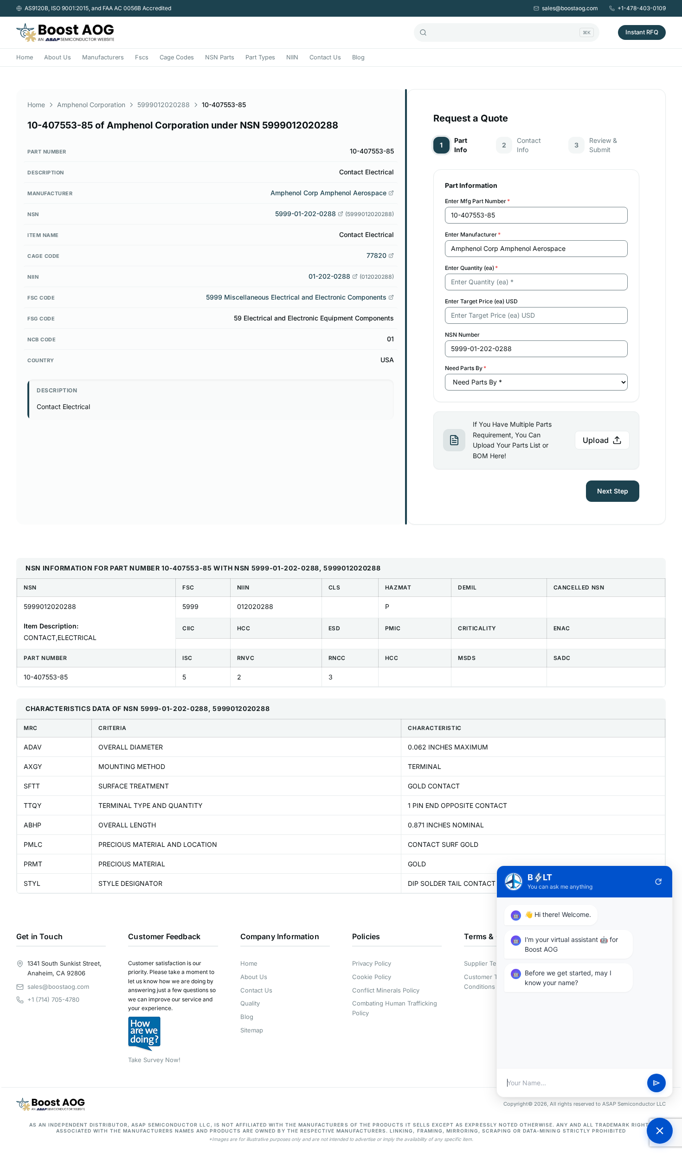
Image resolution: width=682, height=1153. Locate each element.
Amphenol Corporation (91, 105)
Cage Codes (177, 57)
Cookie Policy (371, 976)
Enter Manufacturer (473, 234)
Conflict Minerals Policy (385, 990)
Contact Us (325, 57)
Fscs (141, 57)
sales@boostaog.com (570, 8)
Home (24, 57)
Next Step (612, 491)
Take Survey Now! (154, 1059)
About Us (57, 57)
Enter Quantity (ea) (471, 267)
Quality (250, 1003)
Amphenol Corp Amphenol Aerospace (328, 193)
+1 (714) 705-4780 (53, 999)
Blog (358, 57)
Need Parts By (465, 368)
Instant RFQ (641, 32)
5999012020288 (163, 105)
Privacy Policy (371, 963)
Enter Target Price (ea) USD (481, 301)
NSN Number (462, 334)
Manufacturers (103, 57)
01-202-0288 (329, 276)
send (656, 1083)
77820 (376, 255)
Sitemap (251, 1030)
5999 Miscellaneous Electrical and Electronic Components (296, 297)
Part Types (260, 57)
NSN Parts (219, 57)
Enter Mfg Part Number (477, 201)
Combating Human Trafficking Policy (394, 1008)
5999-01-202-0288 (305, 214)
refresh (658, 881)
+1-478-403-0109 (642, 8)
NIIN (292, 57)
